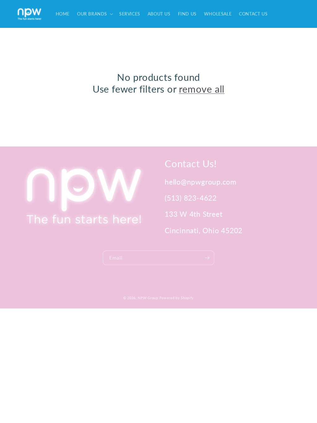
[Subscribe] (207, 258)
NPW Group (148, 298)
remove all (201, 89)
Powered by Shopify (176, 298)
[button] (94, 13)
